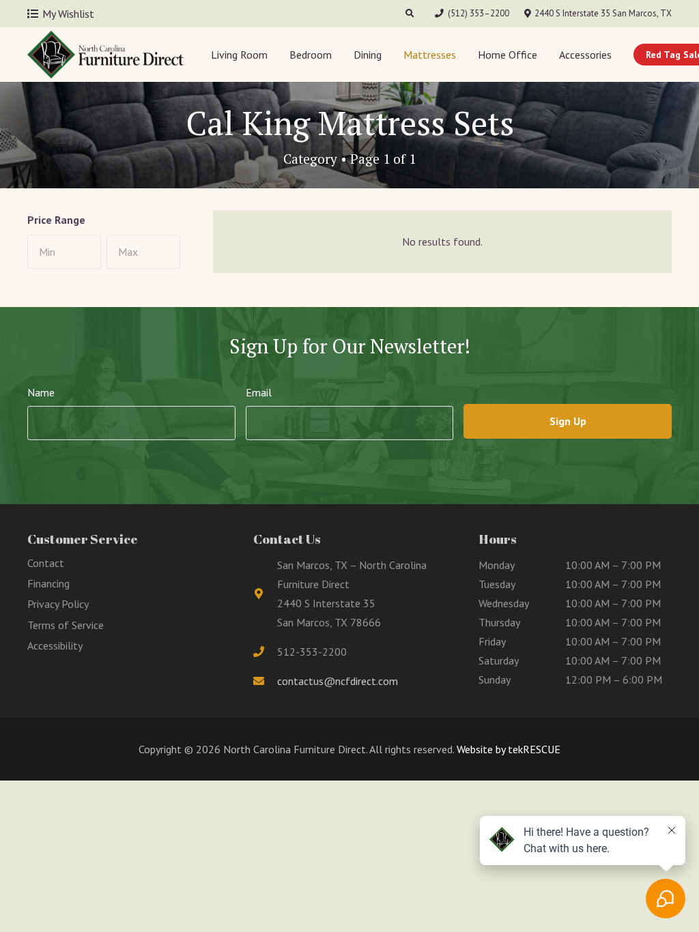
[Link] (105, 54)
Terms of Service (65, 625)
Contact (45, 563)
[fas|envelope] (265, 680)
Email (259, 392)
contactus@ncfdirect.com (337, 681)
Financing (48, 583)
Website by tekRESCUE (507, 749)
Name (41, 392)
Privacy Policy (58, 604)
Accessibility (55, 645)
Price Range (56, 220)
